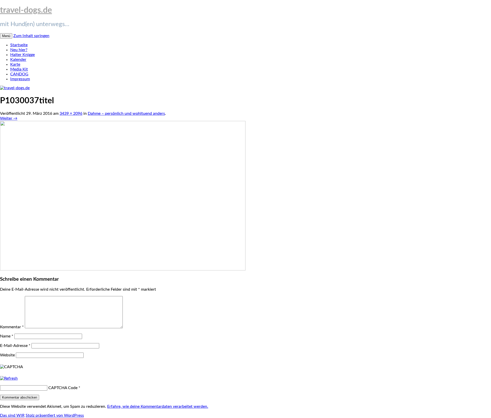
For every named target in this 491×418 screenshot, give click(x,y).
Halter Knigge (22, 55)
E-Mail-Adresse (15, 346)
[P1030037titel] (123, 269)
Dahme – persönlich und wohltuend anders (126, 113)
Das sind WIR (12, 415)
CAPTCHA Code (62, 388)
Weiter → (8, 118)
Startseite (19, 45)
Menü (6, 36)
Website (7, 355)
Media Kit (19, 69)
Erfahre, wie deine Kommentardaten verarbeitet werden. (157, 406)
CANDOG (19, 74)
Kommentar (12, 327)
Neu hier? (18, 50)
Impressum (20, 79)
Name (6, 336)
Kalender (18, 60)
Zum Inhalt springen (31, 36)
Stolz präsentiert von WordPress (55, 415)
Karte (15, 64)
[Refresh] (9, 378)
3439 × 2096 (71, 113)
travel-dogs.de (26, 10)
